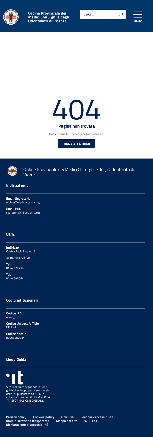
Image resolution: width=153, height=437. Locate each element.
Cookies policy (43, 416)
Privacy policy (16, 416)
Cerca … (89, 14)
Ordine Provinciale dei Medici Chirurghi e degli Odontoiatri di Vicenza (48, 17)
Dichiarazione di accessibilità (27, 424)
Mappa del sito (67, 420)
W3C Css (90, 420)
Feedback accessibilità (96, 416)
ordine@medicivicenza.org (23, 202)
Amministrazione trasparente (27, 420)
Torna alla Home (76, 143)
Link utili (67, 416)
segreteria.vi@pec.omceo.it (23, 212)
